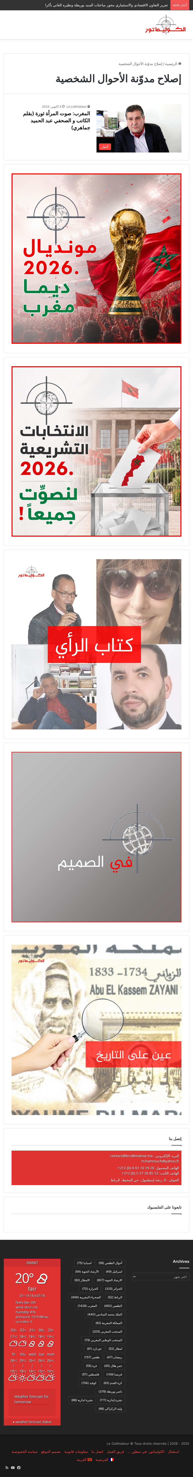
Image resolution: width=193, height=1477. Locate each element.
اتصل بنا (97, 1451)
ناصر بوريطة (110, 1391)
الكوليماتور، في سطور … (146, 1451)
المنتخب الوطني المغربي (103, 1340)
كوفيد (88, 1383)
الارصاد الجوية (109, 1280)
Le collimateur (76, 106)
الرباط (115, 1297)
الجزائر (113, 1288)
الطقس (113, 1306)
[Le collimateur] (165, 25)
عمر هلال (113, 1366)
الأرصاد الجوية (87, 1271)
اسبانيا (84, 1263)
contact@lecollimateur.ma (131, 1155)
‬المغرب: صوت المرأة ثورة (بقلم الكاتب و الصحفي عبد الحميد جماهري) (56, 120)
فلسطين (90, 1374)
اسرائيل (114, 1271)
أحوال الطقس (110, 1263)
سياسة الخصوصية (25, 1451)
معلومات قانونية (76, 1451)
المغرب (87, 1306)
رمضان (114, 1357)
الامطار (82, 1280)
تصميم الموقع (51, 1451)
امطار (115, 1348)
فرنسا (114, 1374)
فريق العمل (115, 1451)
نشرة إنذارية (111, 1400)
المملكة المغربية (108, 1323)
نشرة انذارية (82, 1400)
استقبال (173, 1451)
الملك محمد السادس (104, 1314)
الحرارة (90, 1288)
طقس (92, 1357)
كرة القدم (113, 1383)
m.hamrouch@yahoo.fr (160, 1161)
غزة (91, 1366)
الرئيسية (171, 63)
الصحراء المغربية (86, 1297)
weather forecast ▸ (32, 1422)
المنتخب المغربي (107, 1331)
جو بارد (94, 1348)
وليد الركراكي (110, 1408)
